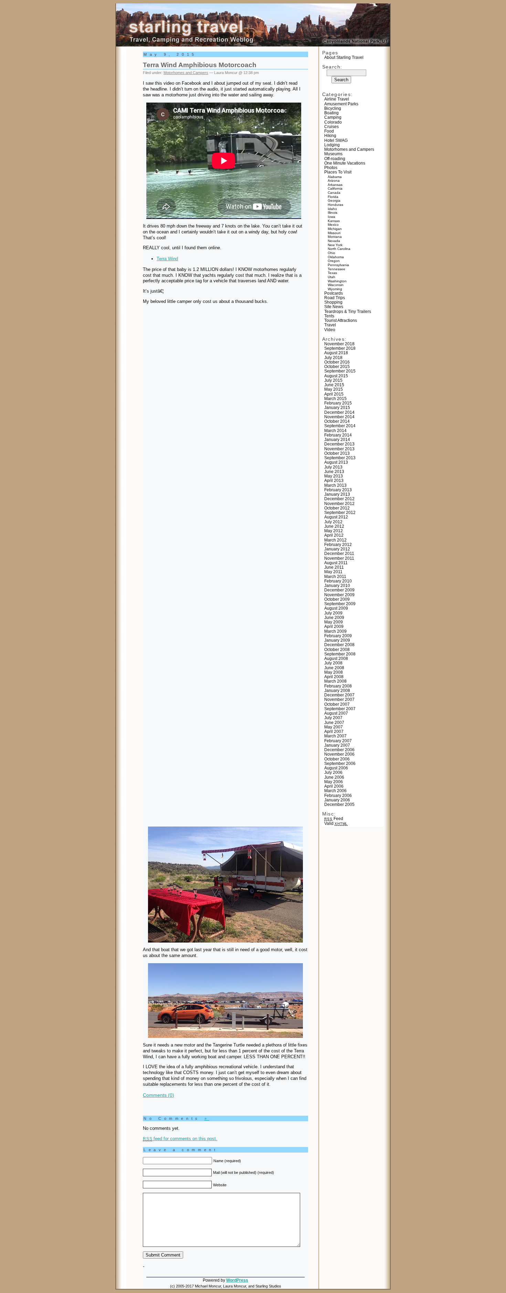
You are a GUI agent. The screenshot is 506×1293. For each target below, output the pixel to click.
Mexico (333, 225)
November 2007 (339, 699)
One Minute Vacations (344, 163)
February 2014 (338, 435)
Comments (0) (158, 1095)
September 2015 (340, 371)
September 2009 (340, 604)
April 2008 (334, 677)
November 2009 (339, 595)
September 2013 (340, 458)
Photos (330, 168)
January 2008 (337, 690)
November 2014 (339, 417)
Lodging (332, 145)
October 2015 (337, 367)
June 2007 (334, 723)
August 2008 (336, 658)
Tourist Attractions (340, 320)
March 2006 (335, 791)
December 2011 (339, 553)
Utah (331, 277)
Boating (331, 113)
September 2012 (340, 513)
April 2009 (334, 626)
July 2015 (333, 380)
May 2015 (333, 389)
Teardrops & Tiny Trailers (347, 311)
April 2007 (334, 731)
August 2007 (336, 713)
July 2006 (333, 772)
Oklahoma (336, 257)
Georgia (334, 200)
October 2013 (337, 453)
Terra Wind (167, 258)
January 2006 (337, 800)
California (335, 188)
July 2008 (333, 663)
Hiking (330, 136)
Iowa (331, 217)
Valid (336, 823)
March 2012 (335, 540)
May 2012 (333, 531)
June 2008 (334, 668)
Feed (333, 819)
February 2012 (338, 545)
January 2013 (337, 494)
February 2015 (338, 403)
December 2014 (339, 412)
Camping (332, 117)
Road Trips (334, 298)
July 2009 (333, 613)
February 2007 (338, 741)
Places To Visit (337, 172)
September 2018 (340, 348)
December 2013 (339, 444)
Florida (333, 197)
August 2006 (336, 768)
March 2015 (335, 399)
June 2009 (334, 618)
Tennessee (336, 269)
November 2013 (339, 449)
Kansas (334, 221)
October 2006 (337, 759)
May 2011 (333, 572)
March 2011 (335, 577)
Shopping (333, 302)
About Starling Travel (343, 57)
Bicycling (332, 108)
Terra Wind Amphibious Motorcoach (199, 65)
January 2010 (337, 586)
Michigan (335, 229)
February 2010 (338, 581)
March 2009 (335, 631)
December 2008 (339, 645)
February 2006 (338, 795)
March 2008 (335, 681)
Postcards (333, 293)
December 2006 (339, 750)
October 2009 (337, 599)
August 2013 (336, 462)
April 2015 (334, 394)
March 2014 (335, 431)
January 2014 (337, 440)
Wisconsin (336, 285)
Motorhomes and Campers (349, 149)
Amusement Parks (341, 104)
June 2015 (334, 385)
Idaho (332, 209)
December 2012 (339, 499)
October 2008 (337, 650)
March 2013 (335, 485)
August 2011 (336, 563)
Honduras (335, 205)
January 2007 (337, 745)
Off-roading (334, 159)
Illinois (332, 212)
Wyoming (335, 289)
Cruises (331, 127)
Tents (329, 316)
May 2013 (333, 476)
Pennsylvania (338, 265)
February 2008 (338, 686)
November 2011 (339, 558)
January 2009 (337, 640)
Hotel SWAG (336, 140)
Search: (332, 67)
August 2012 (336, 517)
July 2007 (333, 718)
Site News (333, 307)
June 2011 (334, 567)
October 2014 (337, 421)
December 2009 (339, 590)
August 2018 (336, 353)
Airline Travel (336, 99)
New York (335, 245)
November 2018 (339, 344)
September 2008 (340, 654)
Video (329, 330)
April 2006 (334, 786)
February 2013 (338, 490)
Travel (330, 325)
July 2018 (333, 358)
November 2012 (339, 504)
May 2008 (333, 672)
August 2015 (336, 376)
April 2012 (334, 535)
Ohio (331, 253)
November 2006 (339, 754)
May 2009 (333, 622)
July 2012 (333, 522)
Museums (333, 154)
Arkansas (335, 185)
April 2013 (334, 481)
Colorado (333, 122)
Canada (334, 193)
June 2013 (334, 472)
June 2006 (334, 777)
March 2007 (335, 736)
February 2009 (338, 636)
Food (329, 131)
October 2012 (337, 508)
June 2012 (334, 526)
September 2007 (340, 709)
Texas (332, 273)
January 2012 (337, 549)
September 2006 (340, 763)
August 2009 (336, 608)
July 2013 (333, 467)
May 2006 (333, 782)
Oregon (334, 261)
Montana (335, 237)
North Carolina (339, 249)
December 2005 (339, 804)
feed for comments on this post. (180, 1138)
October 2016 (337, 362)
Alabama (335, 177)
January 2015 (337, 408)
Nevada (334, 241)
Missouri (334, 233)
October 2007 (337, 704)
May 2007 (333, 727)
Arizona (334, 180)
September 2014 (340, 426)
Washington (337, 281)
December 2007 (339, 695)
